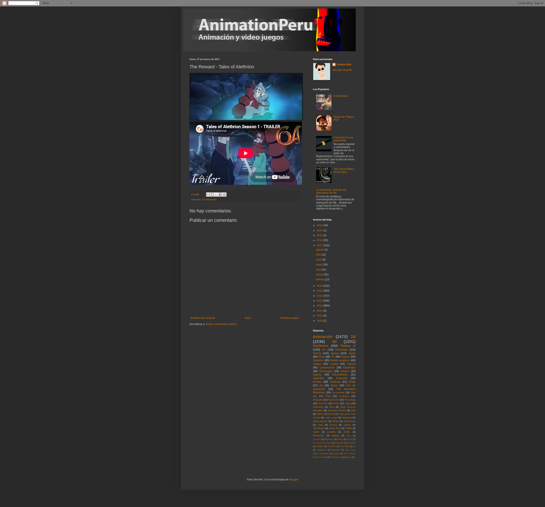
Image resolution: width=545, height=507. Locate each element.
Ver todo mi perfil (342, 70)
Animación (211, 199)
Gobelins (318, 360)
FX (324, 349)
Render (317, 381)
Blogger (293, 479)
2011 (320, 310)
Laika (347, 403)
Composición (327, 367)
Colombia (344, 446)
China (328, 396)
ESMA (348, 428)
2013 (320, 300)
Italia (353, 410)
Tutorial (351, 363)
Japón (352, 353)
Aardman (335, 381)
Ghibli (352, 381)
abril (319, 269)
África (348, 457)
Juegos (317, 363)
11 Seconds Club (321, 443)
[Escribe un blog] (212, 194)
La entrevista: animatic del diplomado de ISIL (331, 191)
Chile (320, 425)
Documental (338, 392)
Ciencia (333, 425)
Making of (348, 345)
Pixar (322, 356)
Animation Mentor (337, 410)
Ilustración (333, 399)
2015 (320, 290)
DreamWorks (339, 374)
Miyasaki (329, 439)
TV (332, 356)
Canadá (332, 446)
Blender (352, 443)
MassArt (336, 450)
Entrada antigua (290, 318)
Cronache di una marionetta (343, 139)
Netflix (347, 432)
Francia (345, 356)
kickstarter (318, 435)
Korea (331, 414)
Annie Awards (320, 421)
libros (349, 439)
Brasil (334, 385)
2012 (320, 305)
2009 (320, 320)
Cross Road (340, 96)
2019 (320, 235)
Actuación (341, 378)
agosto (320, 249)
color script (331, 417)
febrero (320, 279)
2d (203, 199)
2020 (320, 230)
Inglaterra (321, 450)
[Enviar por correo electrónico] (208, 194)
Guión (316, 432)
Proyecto (322, 403)
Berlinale (339, 443)
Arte (349, 435)
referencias (350, 421)
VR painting (336, 457)
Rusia (340, 439)
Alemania (346, 417)
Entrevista (318, 407)
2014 (320, 295)
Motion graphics (340, 360)
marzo (320, 274)
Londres (331, 432)
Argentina (318, 378)
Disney (317, 353)
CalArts (334, 363)
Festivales (344, 396)
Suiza (336, 453)
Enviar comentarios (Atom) (221, 324)
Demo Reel (335, 428)
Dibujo (335, 421)
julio (318, 254)
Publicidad (341, 349)
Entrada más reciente (203, 318)
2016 (320, 285)
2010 (320, 315)
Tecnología (318, 428)
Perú (331, 407)
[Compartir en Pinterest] (224, 194)
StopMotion (320, 345)
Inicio (248, 318)
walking (335, 435)
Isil (321, 385)
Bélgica (320, 446)
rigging (317, 374)
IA (354, 446)
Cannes (317, 439)
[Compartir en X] (216, 194)
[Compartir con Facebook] (220, 194)
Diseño (347, 425)
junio (319, 259)
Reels (336, 403)
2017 (320, 245)
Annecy (344, 371)
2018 (320, 240)
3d (334, 341)
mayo (319, 264)
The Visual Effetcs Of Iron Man (344, 170)
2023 (320, 225)
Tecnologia (350, 399)
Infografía (318, 399)
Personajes (326, 371)
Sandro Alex (344, 64)
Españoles (349, 367)
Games (335, 353)
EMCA (320, 414)
